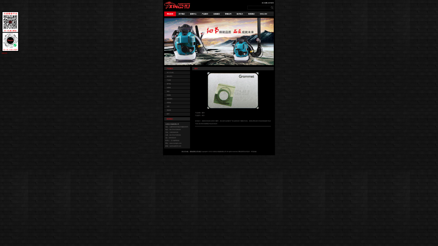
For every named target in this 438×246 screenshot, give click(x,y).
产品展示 (205, 14)
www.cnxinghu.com (175, 143)
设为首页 (271, 3)
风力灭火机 (170, 72)
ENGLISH (263, 14)
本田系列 (169, 99)
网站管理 (241, 151)
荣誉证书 (228, 14)
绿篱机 (169, 87)
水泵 (168, 106)
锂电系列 (169, 76)
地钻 (168, 91)
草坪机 (169, 84)
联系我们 (251, 14)
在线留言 (216, 14)
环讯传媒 (254, 151)
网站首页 (170, 14)
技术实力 (240, 14)
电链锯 (169, 110)
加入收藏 (264, 3)
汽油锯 (169, 80)
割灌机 (169, 95)
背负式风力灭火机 (195, 151)
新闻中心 (193, 14)
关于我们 (182, 14)
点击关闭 (4, 53)
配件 (168, 114)
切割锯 (169, 102)
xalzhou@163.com (175, 146)
